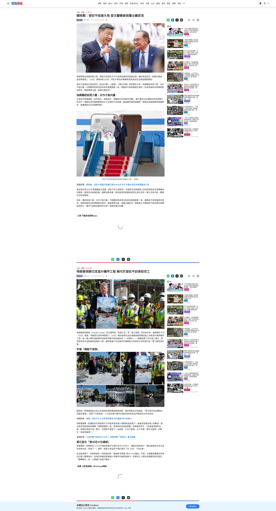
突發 (186, 45)
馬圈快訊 (187, 134)
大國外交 (89, 12)
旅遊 (186, 123)
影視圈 (186, 34)
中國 (82, 12)
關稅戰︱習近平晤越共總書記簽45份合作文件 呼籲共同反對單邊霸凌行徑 (117, 185)
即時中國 (187, 101)
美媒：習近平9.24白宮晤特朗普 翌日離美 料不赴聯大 (109, 419)
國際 (82, 268)
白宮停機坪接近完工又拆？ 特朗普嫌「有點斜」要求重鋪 (110, 437)
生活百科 (187, 56)
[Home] (17, 3)
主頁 (78, 12)
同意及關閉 (192, 506)
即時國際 (89, 268)
